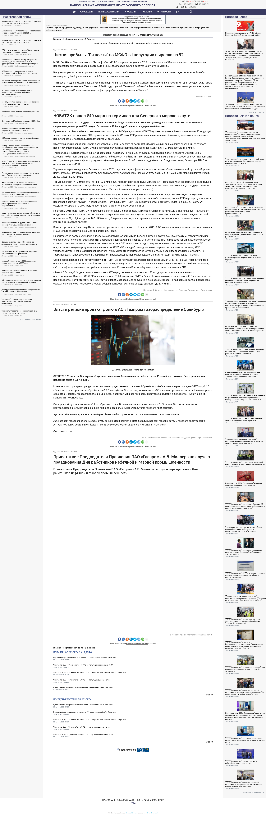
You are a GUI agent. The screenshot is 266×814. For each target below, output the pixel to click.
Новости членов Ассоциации (25, 156)
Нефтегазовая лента (73, 39)
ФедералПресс (158, 438)
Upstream (18, 76)
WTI (197, 4)
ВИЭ (16, 218)
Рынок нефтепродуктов (23, 54)
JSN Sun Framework (152, 813)
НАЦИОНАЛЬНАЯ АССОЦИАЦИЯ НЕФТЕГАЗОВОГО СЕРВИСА (133, 800)
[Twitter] (135, 101)
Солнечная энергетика (23, 294)
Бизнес (74, 50)
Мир (16, 106)
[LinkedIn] (131, 101)
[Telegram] (138, 101)
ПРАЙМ (209, 97)
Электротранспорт (21, 256)
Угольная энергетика (22, 177)
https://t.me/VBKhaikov (151, 35)
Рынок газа (19, 116)
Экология (18, 26)
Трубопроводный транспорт (24, 66)
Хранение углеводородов (24, 133)
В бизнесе (90, 39)
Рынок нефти (19, 237)
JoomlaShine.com (131, 813)
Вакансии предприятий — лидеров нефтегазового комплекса (141, 43)
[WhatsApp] (142, 101)
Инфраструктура (20, 168)
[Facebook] (119, 101)
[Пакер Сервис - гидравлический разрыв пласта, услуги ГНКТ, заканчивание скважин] (133, 19)
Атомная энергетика (22, 85)
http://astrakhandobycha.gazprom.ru (196, 635)
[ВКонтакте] (123, 101)
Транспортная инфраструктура (25, 187)
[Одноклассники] (127, 101)
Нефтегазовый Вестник (137, 105)
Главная (57, 39)
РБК (155, 290)
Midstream (18, 140)
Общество (18, 306)
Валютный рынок (21, 123)
